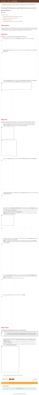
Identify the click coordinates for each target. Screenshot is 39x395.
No (13, 379)
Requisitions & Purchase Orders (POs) (8, 4)
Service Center (3, 1)
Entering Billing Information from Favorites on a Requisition (13, 21)
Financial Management (16, 3)
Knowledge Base (14, 1)
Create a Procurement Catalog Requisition (19, 333)
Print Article (6, 383)
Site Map (24, 393)
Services (8, 1)
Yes (10, 379)
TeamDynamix (19, 393)
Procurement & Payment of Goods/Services (28, 3)
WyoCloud (9, 3)
